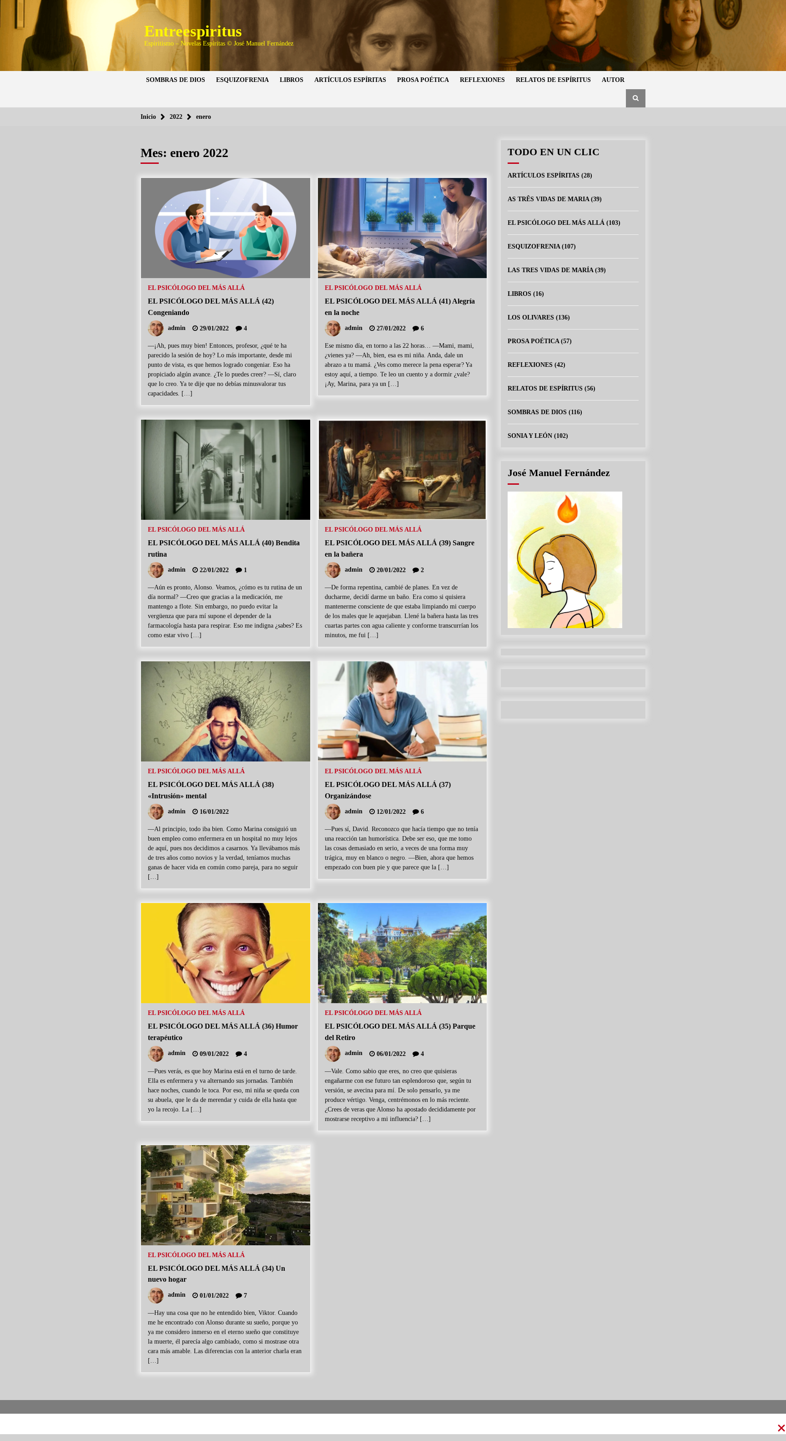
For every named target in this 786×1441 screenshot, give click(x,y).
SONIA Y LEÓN (530, 435)
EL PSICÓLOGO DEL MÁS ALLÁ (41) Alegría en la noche (400, 307)
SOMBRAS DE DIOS (175, 79)
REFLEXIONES (482, 79)
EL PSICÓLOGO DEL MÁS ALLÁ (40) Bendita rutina (224, 548)
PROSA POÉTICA (423, 79)
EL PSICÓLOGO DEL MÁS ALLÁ (196, 287)
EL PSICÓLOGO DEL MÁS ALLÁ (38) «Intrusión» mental (211, 790)
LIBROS (291, 79)
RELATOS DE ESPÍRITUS (553, 79)
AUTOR (613, 79)
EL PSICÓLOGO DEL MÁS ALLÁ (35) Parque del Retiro (400, 1032)
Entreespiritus (193, 31)
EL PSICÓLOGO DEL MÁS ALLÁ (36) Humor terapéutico (223, 1032)
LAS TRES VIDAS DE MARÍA (550, 270)
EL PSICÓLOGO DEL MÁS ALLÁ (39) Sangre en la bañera (399, 548)
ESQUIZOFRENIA (242, 79)
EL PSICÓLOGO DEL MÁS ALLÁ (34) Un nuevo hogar (216, 1274)
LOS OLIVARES (531, 317)
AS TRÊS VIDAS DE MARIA (548, 199)
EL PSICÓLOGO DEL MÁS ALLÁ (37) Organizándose (388, 790)
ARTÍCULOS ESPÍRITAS (350, 79)
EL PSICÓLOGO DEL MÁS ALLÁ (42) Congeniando (211, 307)
